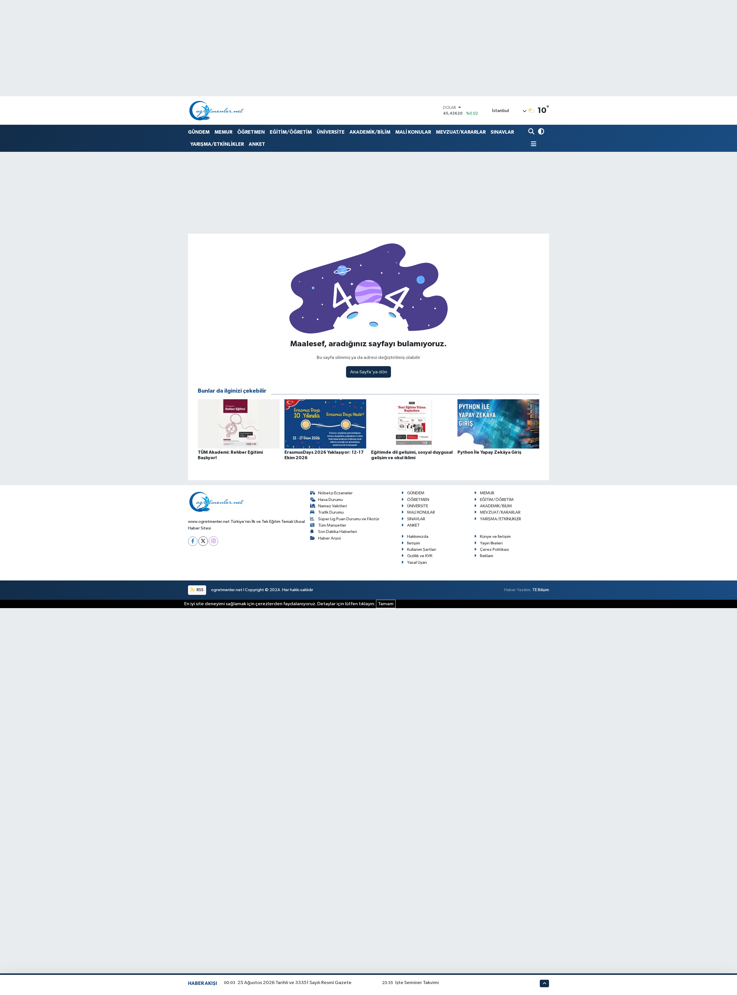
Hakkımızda (417, 536)
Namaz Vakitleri (332, 506)
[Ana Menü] (532, 144)
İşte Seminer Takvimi (417, 982)
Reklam (486, 556)
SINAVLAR (502, 132)
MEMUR (223, 132)
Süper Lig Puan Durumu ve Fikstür (348, 519)
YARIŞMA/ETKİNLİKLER (217, 144)
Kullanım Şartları (421, 549)
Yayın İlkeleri (491, 543)
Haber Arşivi (329, 538)
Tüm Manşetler (332, 525)
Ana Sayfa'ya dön (368, 372)
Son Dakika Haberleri (337, 531)
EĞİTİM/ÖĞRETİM (291, 132)
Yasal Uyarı (417, 562)
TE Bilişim (540, 590)
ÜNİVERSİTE (331, 132)
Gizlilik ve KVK (419, 556)
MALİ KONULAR (413, 132)
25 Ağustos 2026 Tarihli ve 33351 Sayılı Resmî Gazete (295, 982)
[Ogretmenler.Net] (217, 110)
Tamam (386, 603)
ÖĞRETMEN (251, 132)
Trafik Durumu (331, 512)
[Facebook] (192, 541)
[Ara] (531, 132)
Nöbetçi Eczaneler (335, 493)
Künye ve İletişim (495, 536)
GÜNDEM (199, 132)
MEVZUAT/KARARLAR (461, 132)
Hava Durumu (330, 500)
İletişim (413, 543)
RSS (200, 590)
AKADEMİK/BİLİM (369, 132)
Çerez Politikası (494, 549)
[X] (203, 541)
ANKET (257, 144)
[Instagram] (213, 541)
